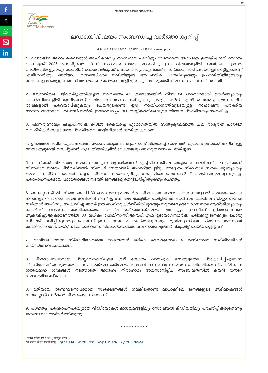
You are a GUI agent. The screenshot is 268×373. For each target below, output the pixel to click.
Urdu (72, 342)
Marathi (83, 342)
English (63, 342)
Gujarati (125, 342)
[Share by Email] (6, 41)
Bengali (102, 342)
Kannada (137, 342)
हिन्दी (92, 342)
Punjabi (113, 342)
